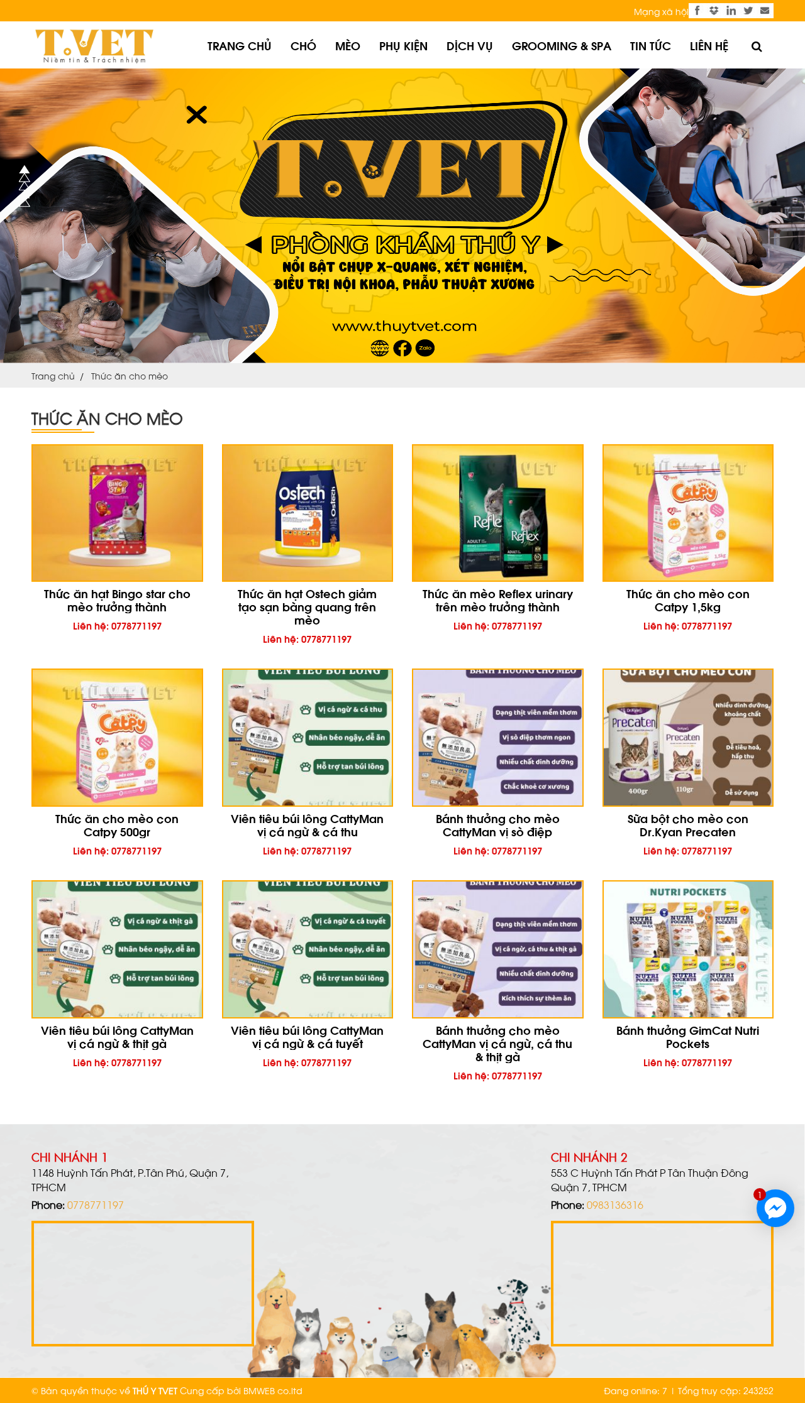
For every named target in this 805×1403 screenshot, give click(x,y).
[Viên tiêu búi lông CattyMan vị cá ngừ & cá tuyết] (308, 949)
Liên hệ (709, 45)
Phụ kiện (403, 45)
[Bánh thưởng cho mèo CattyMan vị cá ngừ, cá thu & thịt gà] (498, 949)
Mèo (347, 45)
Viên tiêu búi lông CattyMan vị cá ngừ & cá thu (307, 824)
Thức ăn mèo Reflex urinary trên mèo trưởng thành (498, 599)
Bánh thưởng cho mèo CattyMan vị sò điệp (498, 824)
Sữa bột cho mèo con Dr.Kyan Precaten (688, 824)
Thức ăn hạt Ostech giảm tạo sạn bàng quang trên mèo (307, 606)
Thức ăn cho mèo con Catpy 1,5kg (688, 599)
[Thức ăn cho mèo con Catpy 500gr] (117, 738)
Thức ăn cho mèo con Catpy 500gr (117, 824)
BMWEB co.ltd (273, 1390)
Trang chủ (240, 45)
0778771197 (95, 1204)
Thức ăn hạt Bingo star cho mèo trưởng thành (117, 599)
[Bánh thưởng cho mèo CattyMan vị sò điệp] (498, 738)
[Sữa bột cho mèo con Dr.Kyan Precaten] (688, 738)
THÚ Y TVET (155, 1390)
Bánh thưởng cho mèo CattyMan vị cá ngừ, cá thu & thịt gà (497, 1043)
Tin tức (650, 45)
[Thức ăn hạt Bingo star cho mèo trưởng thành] (117, 513)
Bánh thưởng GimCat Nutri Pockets (687, 1036)
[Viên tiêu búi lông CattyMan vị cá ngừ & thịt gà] (117, 949)
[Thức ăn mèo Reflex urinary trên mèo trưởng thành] (498, 513)
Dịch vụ (470, 45)
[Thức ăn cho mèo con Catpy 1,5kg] (688, 513)
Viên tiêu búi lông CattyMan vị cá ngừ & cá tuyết (307, 1036)
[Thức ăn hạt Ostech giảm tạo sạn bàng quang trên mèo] (308, 513)
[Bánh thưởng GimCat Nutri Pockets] (688, 949)
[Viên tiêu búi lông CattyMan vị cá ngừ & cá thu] (308, 738)
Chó (303, 45)
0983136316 (615, 1204)
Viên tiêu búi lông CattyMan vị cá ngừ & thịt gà (117, 1036)
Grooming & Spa (561, 45)
